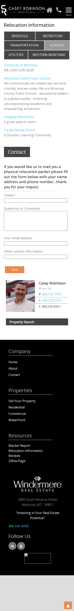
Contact (14, 375)
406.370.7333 (51, 300)
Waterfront (16, 420)
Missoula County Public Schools (27, 78)
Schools (57, 45)
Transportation (24, 45)
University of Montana (20, 65)
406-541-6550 (18, 526)
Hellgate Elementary (19, 117)
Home (12, 362)
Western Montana (49, 55)
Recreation (52, 36)
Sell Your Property (22, 401)
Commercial (17, 413)
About (13, 368)
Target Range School (19, 130)
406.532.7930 (51, 294)
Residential (16, 407)
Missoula (20, 36)
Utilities (15, 55)
